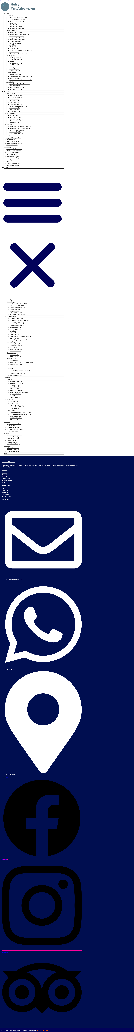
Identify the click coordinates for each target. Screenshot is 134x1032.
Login (6, 167)
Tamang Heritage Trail (15, 63)
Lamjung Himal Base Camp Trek (18, 106)
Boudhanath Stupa (11, 154)
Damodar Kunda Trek (15, 78)
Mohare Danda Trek (15, 41)
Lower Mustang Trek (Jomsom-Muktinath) (21, 76)
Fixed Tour (5, 490)
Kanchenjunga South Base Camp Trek (20, 128)
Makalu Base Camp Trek (16, 133)
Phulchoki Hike (10, 139)
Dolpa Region (10, 82)
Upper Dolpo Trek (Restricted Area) (19, 84)
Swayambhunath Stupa (13, 158)
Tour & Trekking (8, 13)
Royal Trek (12, 45)
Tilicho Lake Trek (14, 48)
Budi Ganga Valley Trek (16, 119)
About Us (4, 473)
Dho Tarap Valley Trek (15, 89)
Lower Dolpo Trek (14, 85)
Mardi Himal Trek (14, 52)
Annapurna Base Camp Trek (17, 38)
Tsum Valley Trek (14, 69)
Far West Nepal (10, 113)
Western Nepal (10, 93)
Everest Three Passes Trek (17, 21)
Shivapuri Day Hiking (12, 145)
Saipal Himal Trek (14, 122)
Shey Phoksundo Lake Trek (17, 87)
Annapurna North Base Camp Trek (19, 34)
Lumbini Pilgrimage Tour (13, 163)
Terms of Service (7, 480)
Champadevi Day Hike (12, 141)
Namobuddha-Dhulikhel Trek (14, 143)
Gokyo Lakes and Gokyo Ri (17, 19)
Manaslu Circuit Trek (15, 70)
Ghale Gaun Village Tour (16, 97)
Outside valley (8, 160)
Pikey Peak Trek (14, 25)
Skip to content (4, 1)
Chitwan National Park (12, 162)
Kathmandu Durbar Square (14, 149)
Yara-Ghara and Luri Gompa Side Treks (20, 80)
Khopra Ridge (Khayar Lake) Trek (18, 54)
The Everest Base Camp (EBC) (18, 18)
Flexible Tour (5, 492)
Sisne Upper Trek (14, 99)
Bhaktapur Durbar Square (13, 150)
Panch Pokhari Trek (15, 65)
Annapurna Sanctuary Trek (17, 39)
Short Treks (7, 136)
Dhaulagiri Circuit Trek (15, 95)
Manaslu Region (11, 67)
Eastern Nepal (10, 124)
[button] (32, 234)
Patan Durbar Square (12, 152)
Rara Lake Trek (13, 115)
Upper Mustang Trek (15, 74)
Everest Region (10, 15)
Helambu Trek (13, 61)
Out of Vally (5, 494)
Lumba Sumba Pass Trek (16, 130)
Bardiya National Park (12, 165)
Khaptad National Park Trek (17, 121)
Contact (4, 477)
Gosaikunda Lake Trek (15, 59)
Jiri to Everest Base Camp (16, 28)
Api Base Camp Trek (15, 117)
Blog (3, 482)
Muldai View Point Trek (15, 104)
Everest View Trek (14, 23)
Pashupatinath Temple (12, 156)
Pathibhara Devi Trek (15, 132)
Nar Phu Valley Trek (15, 43)
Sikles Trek (12, 46)
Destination (7, 91)
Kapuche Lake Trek (14, 108)
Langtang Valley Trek (15, 57)
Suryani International (42, 1030)
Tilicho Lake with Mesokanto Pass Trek (20, 50)
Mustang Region (11, 72)
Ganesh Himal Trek (14, 111)
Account (4, 475)
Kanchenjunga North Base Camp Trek (20, 126)
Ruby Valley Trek (14, 109)
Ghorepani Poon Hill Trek (16, 36)
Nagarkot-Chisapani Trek (13, 138)
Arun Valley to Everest (15, 26)
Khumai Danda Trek (15, 101)
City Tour (4, 488)
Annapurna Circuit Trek (16, 32)
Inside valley (7, 147)
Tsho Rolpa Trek (14, 102)
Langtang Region (11, 55)
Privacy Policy (6, 478)
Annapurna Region (11, 30)
